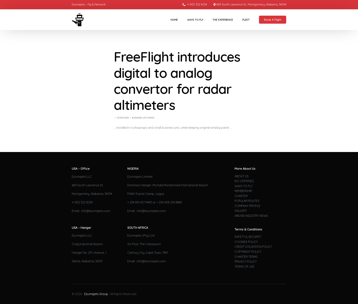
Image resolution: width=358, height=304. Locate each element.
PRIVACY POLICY (246, 261)
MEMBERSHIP (243, 191)
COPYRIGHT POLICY (248, 252)
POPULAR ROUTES (247, 201)
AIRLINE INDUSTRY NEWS (251, 216)
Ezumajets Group (96, 294)
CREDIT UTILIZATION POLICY (253, 246)
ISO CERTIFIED (244, 181)
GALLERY (241, 211)
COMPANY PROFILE (247, 206)
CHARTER (241, 196)
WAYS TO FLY (244, 186)
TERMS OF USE (245, 266)
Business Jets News (143, 117)
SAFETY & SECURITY (248, 237)
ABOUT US (242, 176)
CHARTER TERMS (246, 257)
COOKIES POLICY (246, 242)
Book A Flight (272, 19)
